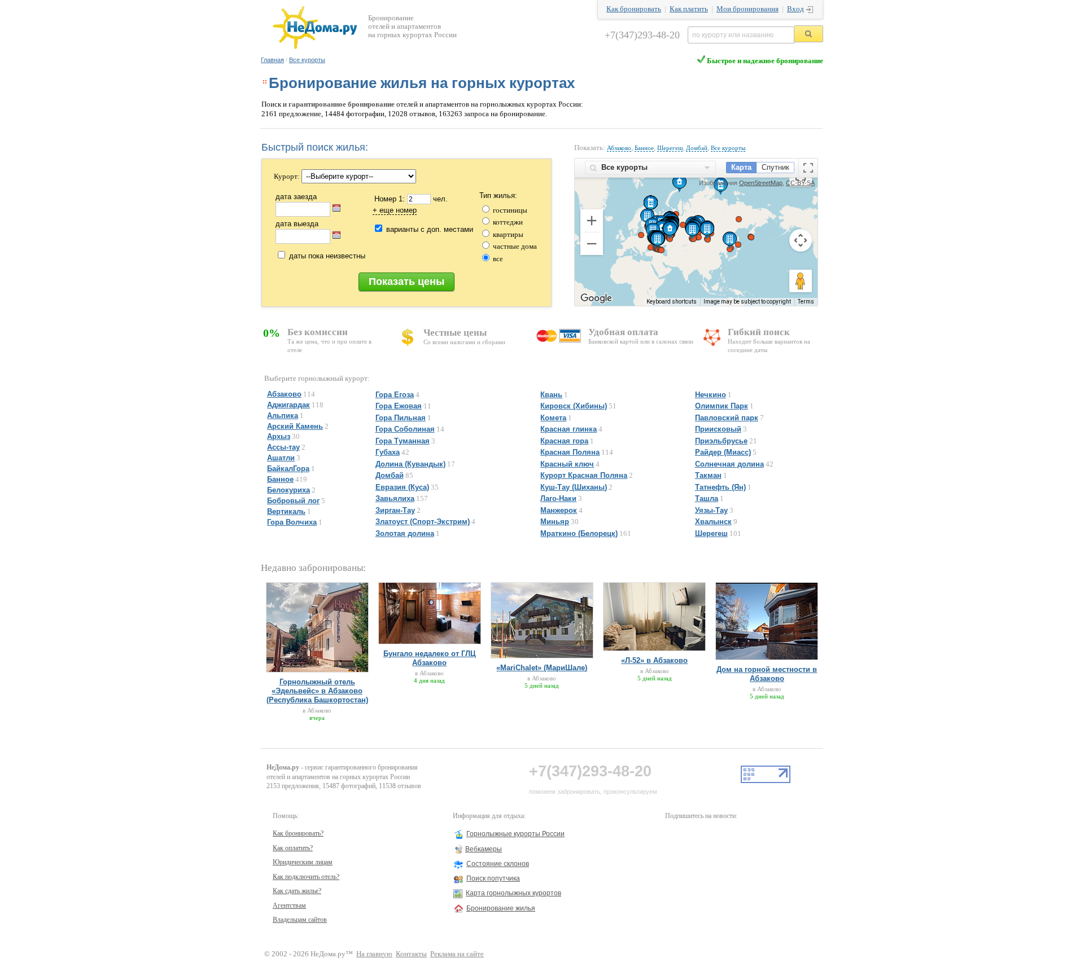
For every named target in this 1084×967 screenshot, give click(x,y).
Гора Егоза (394, 394)
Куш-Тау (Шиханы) (573, 487)
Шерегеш (670, 147)
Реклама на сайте (457, 954)
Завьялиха (394, 498)
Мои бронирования (747, 9)
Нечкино (710, 394)
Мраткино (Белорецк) (579, 533)
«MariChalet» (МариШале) (541, 667)
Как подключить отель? (306, 877)
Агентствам (289, 905)
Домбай (696, 147)
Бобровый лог (293, 500)
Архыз (278, 436)
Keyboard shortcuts (671, 301)
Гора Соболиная (405, 429)
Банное (644, 147)
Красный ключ (567, 464)
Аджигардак (288, 405)
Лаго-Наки (558, 498)
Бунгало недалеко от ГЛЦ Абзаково (429, 658)
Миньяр (554, 521)
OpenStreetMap (761, 182)
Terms (806, 301)
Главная (272, 59)
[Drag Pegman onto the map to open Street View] (800, 281)
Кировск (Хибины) (573, 406)
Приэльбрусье (721, 441)
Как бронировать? (298, 833)
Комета (553, 418)
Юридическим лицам (303, 862)
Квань (551, 394)
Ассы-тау (283, 447)
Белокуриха (288, 490)
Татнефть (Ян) (720, 487)
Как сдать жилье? (297, 891)
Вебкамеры (483, 849)
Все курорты (307, 59)
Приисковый (718, 429)
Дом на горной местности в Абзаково (766, 674)
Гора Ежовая (398, 406)
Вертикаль (286, 511)
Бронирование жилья (500, 908)
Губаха (387, 452)
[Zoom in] (591, 220)
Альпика (282, 415)
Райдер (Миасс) (723, 452)
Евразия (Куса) (402, 487)
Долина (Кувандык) (410, 464)
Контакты (411, 954)
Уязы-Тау (711, 510)
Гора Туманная (402, 441)
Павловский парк (726, 418)
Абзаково (619, 147)
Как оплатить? (293, 848)
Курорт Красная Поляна (583, 475)
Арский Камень (295, 426)
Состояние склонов (497, 864)
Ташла (706, 498)
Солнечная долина (729, 464)
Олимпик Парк (721, 406)
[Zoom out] (591, 243)
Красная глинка (568, 429)
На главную (374, 954)
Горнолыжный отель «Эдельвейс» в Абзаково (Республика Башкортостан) (317, 691)
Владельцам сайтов (300, 920)
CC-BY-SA (800, 182)
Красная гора (564, 441)
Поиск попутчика (493, 878)
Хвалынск (713, 521)
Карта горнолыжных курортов (513, 893)
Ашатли (281, 458)
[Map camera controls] (800, 240)
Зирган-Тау (395, 510)
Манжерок (558, 510)
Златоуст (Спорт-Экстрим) (422, 521)
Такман (708, 475)
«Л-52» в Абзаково (654, 660)
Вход (795, 9)
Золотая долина (404, 533)
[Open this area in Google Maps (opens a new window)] (596, 298)
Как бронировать (633, 9)
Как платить (689, 9)
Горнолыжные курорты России (515, 834)
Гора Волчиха (292, 522)
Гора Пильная (400, 418)
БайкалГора (288, 468)
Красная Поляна (570, 452)
